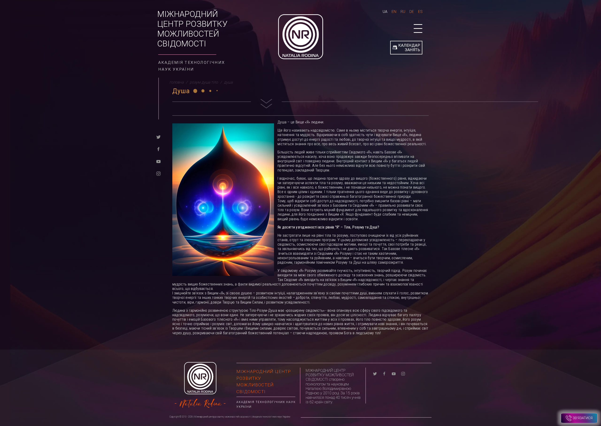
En (394, 11)
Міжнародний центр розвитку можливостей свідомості (192, 29)
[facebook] (158, 149)
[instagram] (158, 173)
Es (420, 11)
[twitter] (158, 136)
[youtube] (158, 161)
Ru (403, 11)
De (411, 11)
